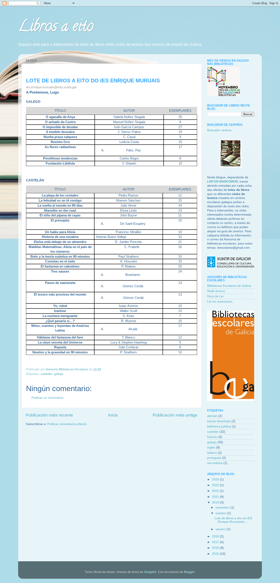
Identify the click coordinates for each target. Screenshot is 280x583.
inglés (211, 447)
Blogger (189, 572)
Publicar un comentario (47, 397)
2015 (216, 553)
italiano (212, 452)
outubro (221, 513)
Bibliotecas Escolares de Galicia (229, 285)
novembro (222, 507)
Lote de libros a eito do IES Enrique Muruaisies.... (233, 520)
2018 (216, 536)
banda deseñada (219, 421)
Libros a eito (55, 27)
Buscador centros (219, 130)
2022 (216, 491)
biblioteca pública (219, 426)
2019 (216, 502)
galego (58, 374)
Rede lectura (216, 291)
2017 (216, 542)
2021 (216, 496)
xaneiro (221, 529)
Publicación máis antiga (175, 415)
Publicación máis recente (49, 415)
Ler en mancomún (220, 301)
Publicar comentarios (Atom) (67, 424)
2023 (216, 485)
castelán (46, 374)
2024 (216, 479)
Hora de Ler (215, 296)
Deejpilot (150, 572)
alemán (212, 416)
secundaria (214, 463)
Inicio (113, 415)
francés (212, 437)
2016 (216, 547)
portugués (214, 457)
